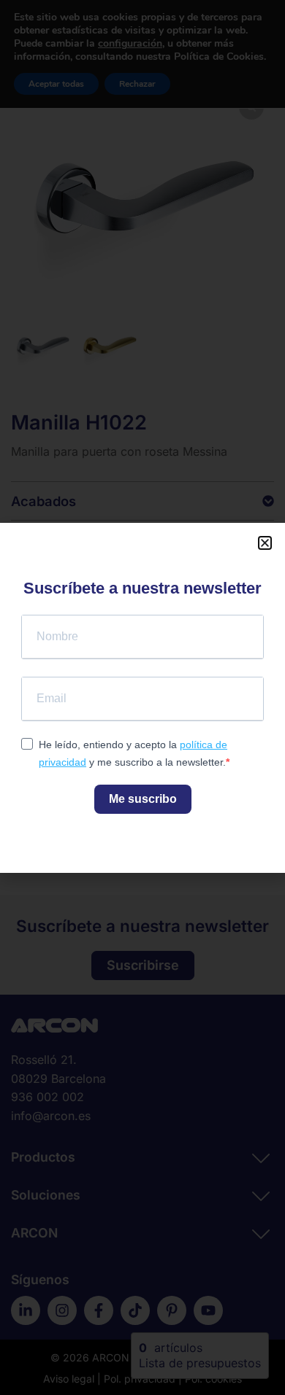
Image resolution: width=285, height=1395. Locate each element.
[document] (142, 697)
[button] (264, 542)
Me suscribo (143, 799)
